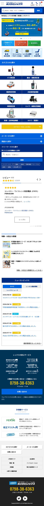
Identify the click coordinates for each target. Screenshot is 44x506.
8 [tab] (26, 38)
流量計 (17, 164)
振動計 (10, 167)
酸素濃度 (28, 164)
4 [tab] (19, 38)
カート (40, 4)
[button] (37, 179)
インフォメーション (32, 463)
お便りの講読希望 (12, 471)
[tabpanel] (22, 27)
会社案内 (32, 459)
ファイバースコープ (7, 164)
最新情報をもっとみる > (32, 343)
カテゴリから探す (11, 447)
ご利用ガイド (11, 459)
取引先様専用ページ (32, 467)
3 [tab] (17, 38)
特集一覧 (11, 463)
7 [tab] (24, 38)
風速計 (22, 164)
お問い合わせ (22, 391)
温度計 (4, 167)
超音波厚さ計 (17, 167)
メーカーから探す (32, 447)
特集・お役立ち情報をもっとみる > (29, 270)
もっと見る (22, 219)
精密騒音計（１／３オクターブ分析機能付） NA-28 (21, 204)
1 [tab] (13, 38)
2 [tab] (15, 38)
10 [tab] (30, 38)
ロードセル (36, 164)
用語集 (12, 467)
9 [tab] (28, 38)
